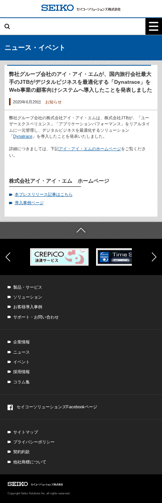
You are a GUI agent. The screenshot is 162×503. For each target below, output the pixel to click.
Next (154, 256)
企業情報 (21, 342)
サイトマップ (25, 432)
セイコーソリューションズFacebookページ (57, 407)
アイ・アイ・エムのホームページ (90, 148)
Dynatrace (22, 136)
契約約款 (21, 451)
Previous (8, 256)
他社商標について (29, 462)
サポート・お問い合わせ (36, 317)
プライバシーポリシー (34, 442)
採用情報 (21, 371)
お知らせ (53, 102)
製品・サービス (27, 287)
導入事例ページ (29, 202)
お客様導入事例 (27, 307)
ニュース (21, 352)
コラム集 (21, 382)
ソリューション (27, 297)
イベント (21, 362)
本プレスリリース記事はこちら (44, 194)
